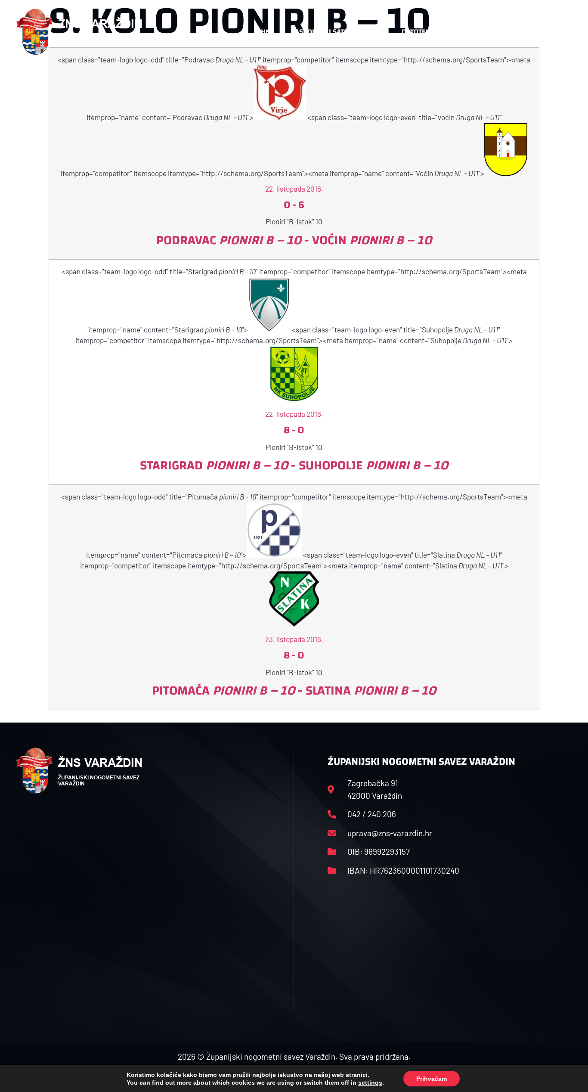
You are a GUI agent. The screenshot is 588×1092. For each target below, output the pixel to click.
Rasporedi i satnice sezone (338, 31)
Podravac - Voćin (294, 240)
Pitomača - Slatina (294, 690)
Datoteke (418, 31)
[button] (555, 32)
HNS (267, 31)
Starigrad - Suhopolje (294, 465)
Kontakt (473, 31)
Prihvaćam (431, 1078)
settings (370, 1082)
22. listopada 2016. (294, 188)
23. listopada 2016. (294, 639)
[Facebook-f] (515, 31)
